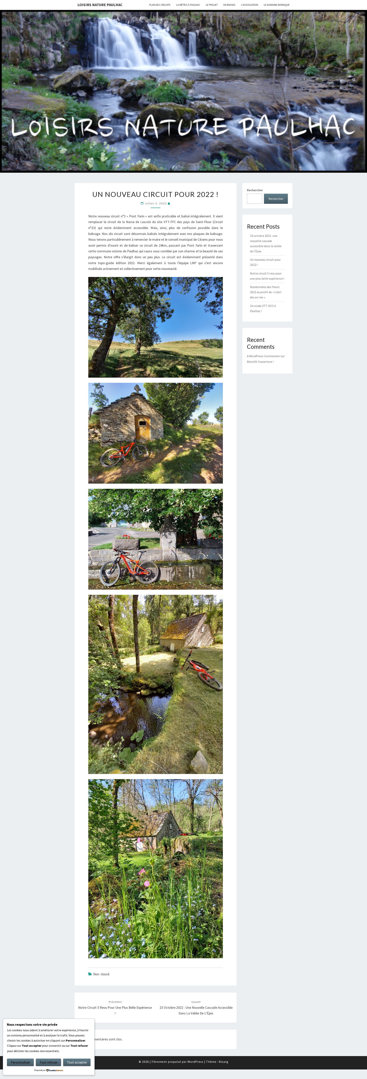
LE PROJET (212, 4)
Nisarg (223, 1062)
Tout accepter (77, 1062)
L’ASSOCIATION (249, 4)
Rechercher (255, 190)
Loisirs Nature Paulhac (100, 4)
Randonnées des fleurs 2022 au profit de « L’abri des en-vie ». (265, 292)
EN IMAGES (229, 4)
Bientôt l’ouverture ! (260, 361)
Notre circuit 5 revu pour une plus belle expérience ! (115, 1007)
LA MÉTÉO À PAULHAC (188, 4)
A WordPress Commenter (263, 356)
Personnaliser (20, 1062)
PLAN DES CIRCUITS (160, 4)
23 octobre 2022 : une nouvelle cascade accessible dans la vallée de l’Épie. (196, 1007)
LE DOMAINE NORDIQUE (277, 4)
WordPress (195, 1062)
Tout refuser (49, 1062)
